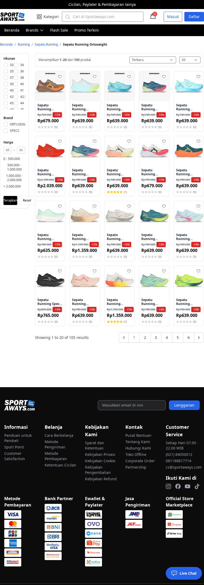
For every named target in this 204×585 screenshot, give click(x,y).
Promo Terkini (86, 30)
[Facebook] (178, 486)
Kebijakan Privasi (100, 454)
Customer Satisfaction (14, 456)
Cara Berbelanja (59, 435)
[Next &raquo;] (199, 338)
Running (24, 44)
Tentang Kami (137, 441)
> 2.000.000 (12, 186)
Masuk (173, 16)
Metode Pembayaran (56, 456)
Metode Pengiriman (55, 444)
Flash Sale (59, 30)
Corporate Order (140, 460)
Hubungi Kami (138, 448)
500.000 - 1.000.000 (14, 167)
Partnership (135, 467)
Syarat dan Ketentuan (94, 445)
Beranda (11, 30)
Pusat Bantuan (138, 435)
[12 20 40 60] (190, 59)
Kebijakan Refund (101, 478)
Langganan (184, 405)
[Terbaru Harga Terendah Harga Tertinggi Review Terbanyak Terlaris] (152, 59)
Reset (27, 200)
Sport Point (14, 446)
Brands (32, 30)
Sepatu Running (47, 44)
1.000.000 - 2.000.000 (14, 178)
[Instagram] (168, 486)
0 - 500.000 (11, 159)
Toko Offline (135, 454)
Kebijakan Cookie (100, 460)
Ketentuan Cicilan (60, 465)
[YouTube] (187, 486)
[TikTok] (197, 486)
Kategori (51, 16)
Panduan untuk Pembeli (18, 438)
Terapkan (10, 200)
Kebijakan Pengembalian (98, 470)
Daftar (194, 16)
